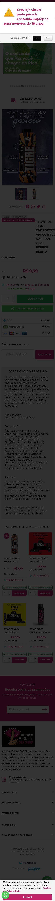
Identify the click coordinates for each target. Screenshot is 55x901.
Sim (37, 38)
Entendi (27, 897)
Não (48, 38)
